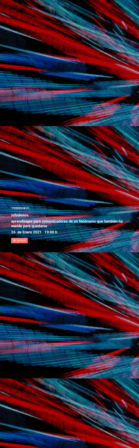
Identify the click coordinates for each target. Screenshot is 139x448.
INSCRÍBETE (21, 241)
